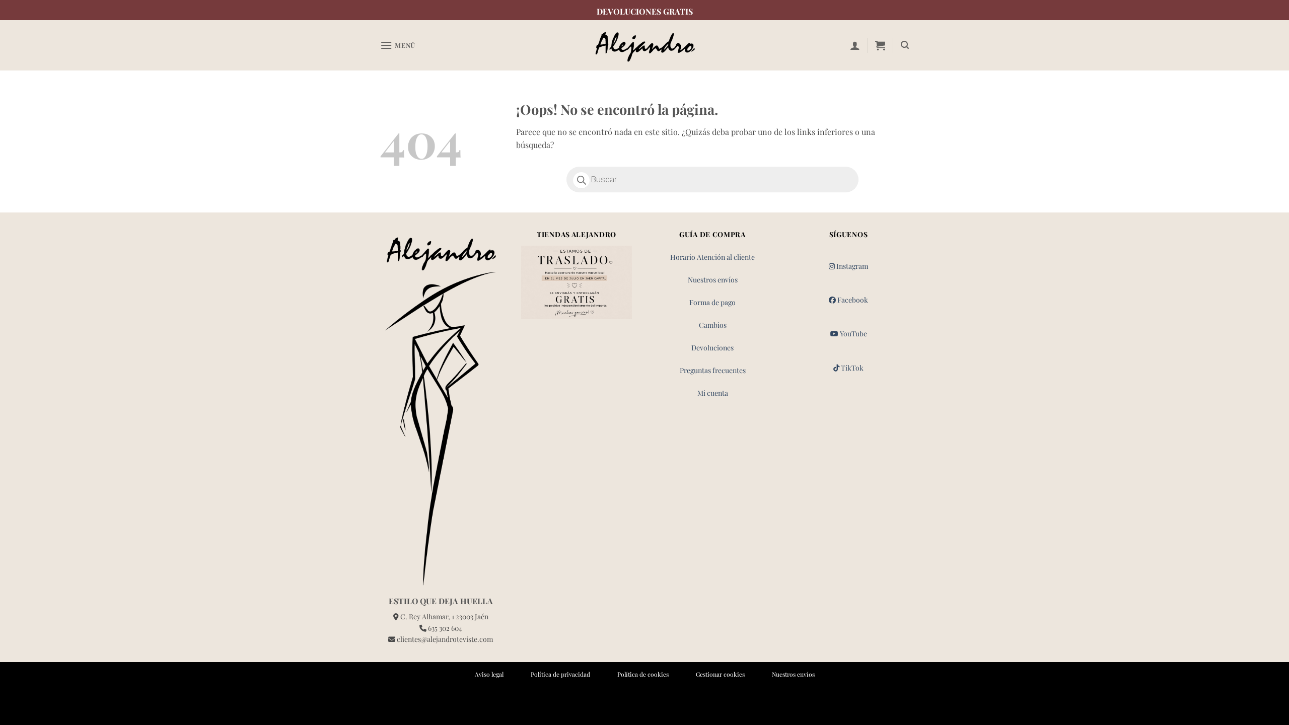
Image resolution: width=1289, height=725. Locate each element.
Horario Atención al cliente (712, 257)
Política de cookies (643, 674)
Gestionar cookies (720, 674)
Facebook (852, 300)
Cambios (713, 325)
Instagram (851, 266)
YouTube (852, 333)
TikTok (851, 368)
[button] (397, 45)
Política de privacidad (560, 674)
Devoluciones (712, 347)
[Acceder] (855, 45)
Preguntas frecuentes (713, 370)
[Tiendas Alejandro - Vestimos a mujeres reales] (644, 45)
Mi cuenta (712, 393)
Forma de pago (712, 302)
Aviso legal (489, 674)
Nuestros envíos (713, 279)
